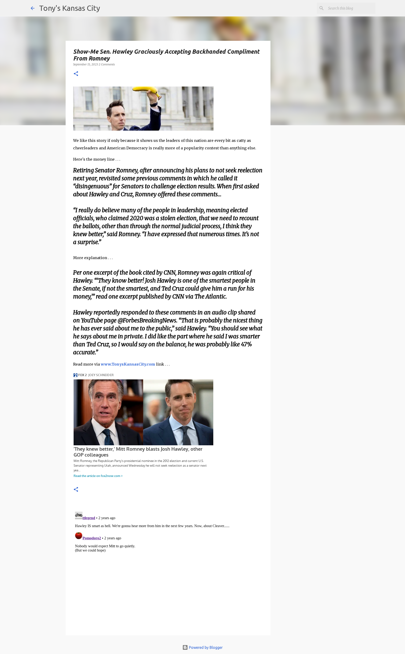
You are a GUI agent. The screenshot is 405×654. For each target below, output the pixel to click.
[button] (76, 74)
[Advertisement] (308, 210)
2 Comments (107, 64)
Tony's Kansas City (69, 8)
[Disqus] (168, 568)
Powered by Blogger (205, 647)
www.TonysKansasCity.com (128, 364)
